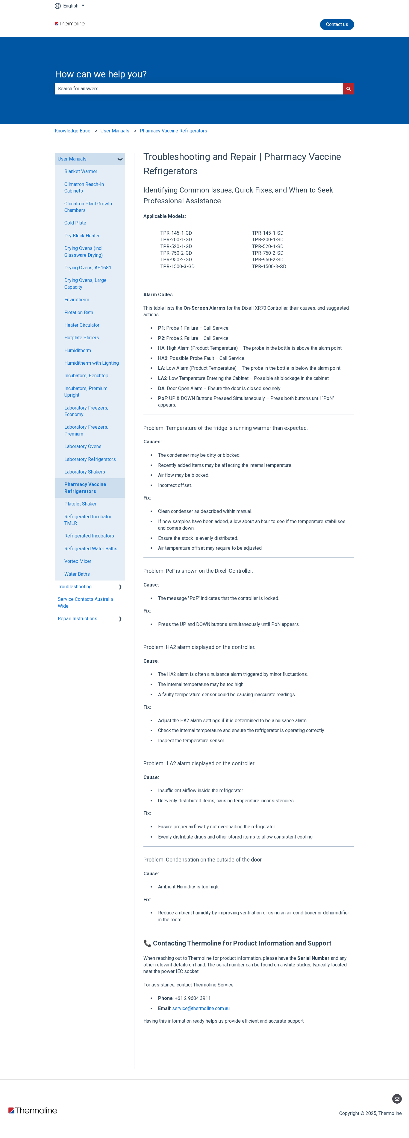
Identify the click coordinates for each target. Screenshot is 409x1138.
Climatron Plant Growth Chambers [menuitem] (88, 207)
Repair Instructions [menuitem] (77, 618)
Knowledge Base (72, 131)
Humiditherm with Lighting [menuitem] (91, 363)
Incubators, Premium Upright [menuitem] (85, 392)
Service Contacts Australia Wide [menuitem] (85, 602)
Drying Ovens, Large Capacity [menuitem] (85, 283)
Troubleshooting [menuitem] (75, 586)
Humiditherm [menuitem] (77, 350)
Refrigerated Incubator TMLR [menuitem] (87, 520)
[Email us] (397, 1099)
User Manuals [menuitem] (72, 159)
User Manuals (115, 131)
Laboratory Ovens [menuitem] (83, 446)
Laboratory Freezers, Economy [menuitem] (86, 411)
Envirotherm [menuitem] (76, 300)
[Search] (348, 88)
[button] (120, 159)
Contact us (337, 24)
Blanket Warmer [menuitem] (80, 171)
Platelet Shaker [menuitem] (80, 504)
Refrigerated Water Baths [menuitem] (90, 549)
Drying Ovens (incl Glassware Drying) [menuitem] (83, 251)
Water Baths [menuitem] (77, 574)
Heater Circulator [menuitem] (81, 325)
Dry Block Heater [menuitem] (82, 236)
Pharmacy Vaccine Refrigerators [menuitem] (85, 488)
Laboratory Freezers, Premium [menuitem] (86, 430)
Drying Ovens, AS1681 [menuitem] (87, 268)
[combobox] (199, 88)
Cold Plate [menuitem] (75, 223)
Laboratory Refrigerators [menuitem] (90, 459)
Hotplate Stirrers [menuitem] (81, 337)
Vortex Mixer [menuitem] (77, 561)
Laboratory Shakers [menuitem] (84, 472)
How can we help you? (101, 74)
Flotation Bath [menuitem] (78, 312)
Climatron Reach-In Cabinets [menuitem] (84, 187)
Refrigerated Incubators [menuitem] (89, 536)
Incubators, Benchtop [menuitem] (86, 375)
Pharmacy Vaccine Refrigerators (173, 131)
